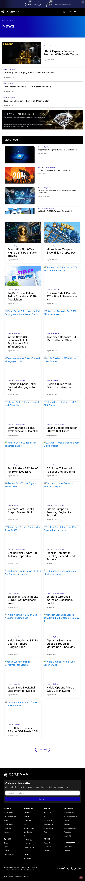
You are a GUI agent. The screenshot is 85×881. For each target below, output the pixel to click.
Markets (52, 46)
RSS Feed (27, 858)
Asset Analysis (9, 854)
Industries (56, 333)
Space (26, 836)
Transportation (29, 848)
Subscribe (42, 799)
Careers (46, 851)
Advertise (67, 832)
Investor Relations (70, 828)
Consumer (27, 812)
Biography (47, 812)
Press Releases (69, 812)
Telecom (27, 844)
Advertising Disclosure (11, 870)
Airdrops (67, 824)
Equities (46, 147)
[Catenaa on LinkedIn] (75, 868)
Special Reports (9, 824)
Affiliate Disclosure (27, 870)
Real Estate (28, 832)
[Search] (64, 12)
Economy (17, 333)
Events (66, 820)
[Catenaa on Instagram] (79, 868)
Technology (28, 840)
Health (26, 824)
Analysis (6, 851)
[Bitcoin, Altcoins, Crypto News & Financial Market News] (31, 12)
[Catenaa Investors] (42, 774)
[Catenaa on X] (59, 868)
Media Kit (67, 836)
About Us (47, 843)
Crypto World (48, 828)
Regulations (8, 828)
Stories (6, 847)
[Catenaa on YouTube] (63, 868)
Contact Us (68, 847)
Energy (26, 816)
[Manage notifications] (81, 877)
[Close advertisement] (83, 2)
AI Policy (35, 867)
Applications (48, 824)
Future (46, 832)
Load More (42, 749)
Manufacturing (29, 828)
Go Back (9, 20)
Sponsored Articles (71, 816)
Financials (56, 289)
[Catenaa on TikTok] (67, 868)
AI (44, 816)
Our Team (47, 847)
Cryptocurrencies (49, 167)
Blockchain (48, 820)
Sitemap (67, 851)
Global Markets (49, 208)
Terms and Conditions (11, 867)
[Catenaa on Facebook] (71, 868)
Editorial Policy (26, 867)
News (45, 46)
